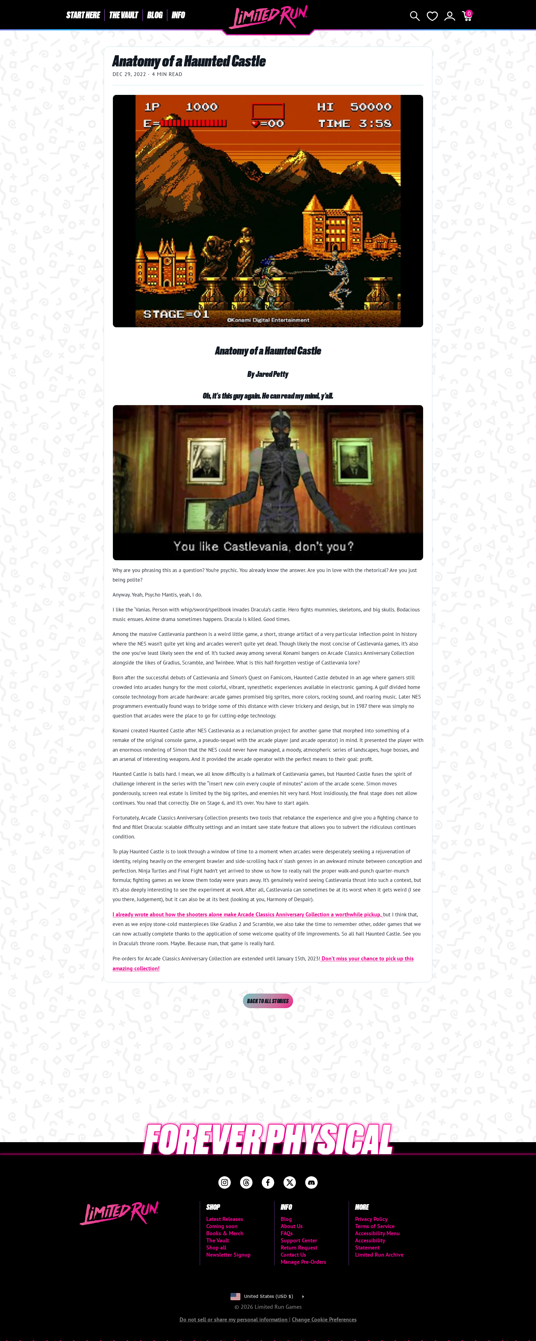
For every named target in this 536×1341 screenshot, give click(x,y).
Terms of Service (375, 1226)
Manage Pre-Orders (303, 1261)
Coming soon (222, 1226)
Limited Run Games (268, 17)
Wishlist (432, 16)
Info (178, 14)
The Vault (123, 14)
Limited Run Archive (379, 1254)
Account (449, 16)
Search (415, 16)
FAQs (287, 1233)
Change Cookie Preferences (324, 1319)
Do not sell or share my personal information (234, 1319)
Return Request (299, 1247)
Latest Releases (224, 1219)
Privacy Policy (371, 1219)
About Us (292, 1226)
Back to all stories (267, 1000)
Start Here (83, 14)
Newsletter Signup (228, 1254)
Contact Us (293, 1254)
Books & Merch (224, 1233)
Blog (155, 14)
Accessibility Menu (377, 1233)
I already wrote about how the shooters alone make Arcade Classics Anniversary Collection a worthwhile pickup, (248, 914)
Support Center (299, 1240)
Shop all (216, 1247)
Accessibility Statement (370, 1244)
